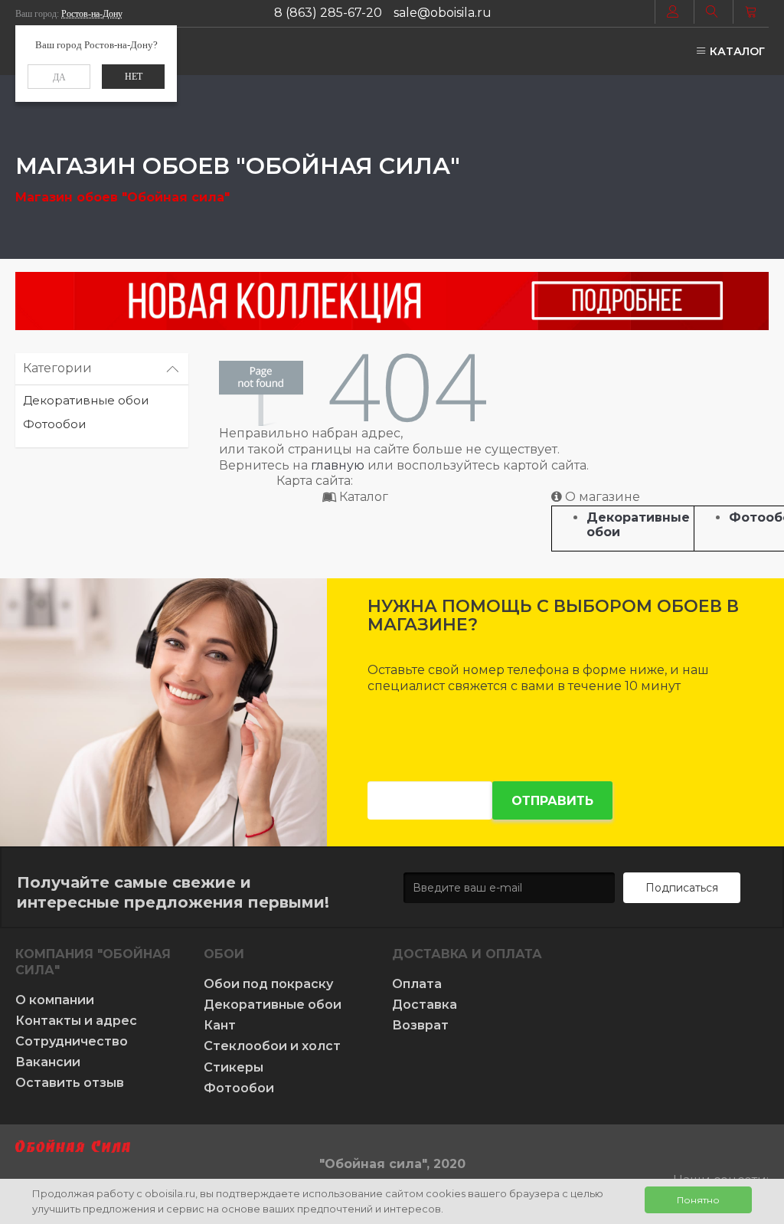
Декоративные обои (86, 400)
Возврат (420, 1025)
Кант (220, 1025)
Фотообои (54, 424)
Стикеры (233, 1067)
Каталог (736, 51)
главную (337, 465)
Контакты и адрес (76, 1020)
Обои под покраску (268, 984)
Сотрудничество (71, 1041)
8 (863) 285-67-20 (328, 12)
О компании (54, 1000)
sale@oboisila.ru (443, 12)
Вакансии (47, 1062)
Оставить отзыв (69, 1082)
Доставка (424, 1004)
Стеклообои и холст (272, 1046)
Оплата (417, 984)
